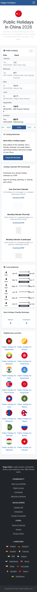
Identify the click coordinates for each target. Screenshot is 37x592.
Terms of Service (18, 525)
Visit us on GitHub (18, 484)
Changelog (18, 512)
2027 (29, 127)
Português (25, 566)
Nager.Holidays (8, 2)
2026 (19, 127)
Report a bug (18, 488)
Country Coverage (18, 516)
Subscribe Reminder (13, 158)
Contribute (18, 492)
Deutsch (25, 546)
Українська (20, 576)
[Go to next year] (31, 51)
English (13, 546)
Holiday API (18, 507)
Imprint (18, 529)
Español (13, 551)
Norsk (27, 561)
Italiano (24, 556)
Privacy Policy (18, 534)
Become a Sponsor (18, 496)
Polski (12, 566)
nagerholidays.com (25, 589)
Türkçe (25, 571)
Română (13, 571)
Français (25, 551)
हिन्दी (13, 556)
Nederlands (13, 561)
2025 (9, 127)
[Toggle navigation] (34, 3)
